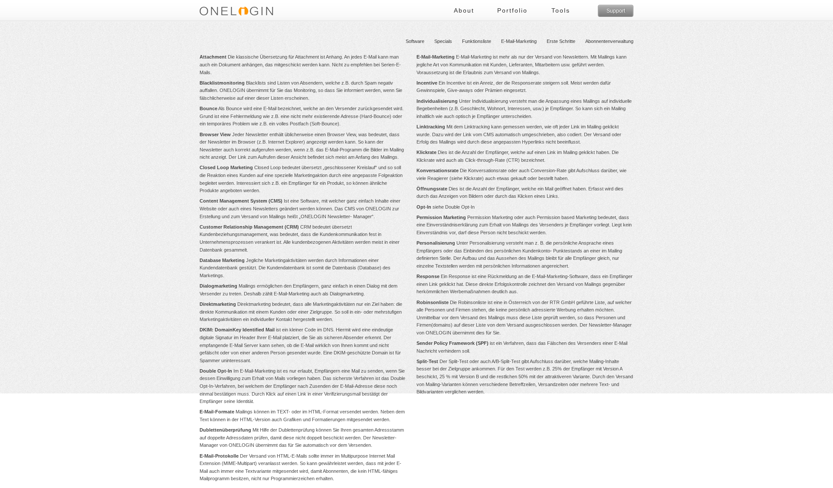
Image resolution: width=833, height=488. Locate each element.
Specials (443, 41)
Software (415, 41)
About (464, 10)
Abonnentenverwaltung (609, 41)
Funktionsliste (476, 41)
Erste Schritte (561, 41)
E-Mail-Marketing (519, 41)
